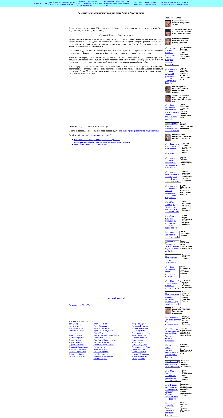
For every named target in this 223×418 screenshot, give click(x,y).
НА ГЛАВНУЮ (40, 3)
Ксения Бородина (77, 338)
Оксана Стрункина (77, 352)
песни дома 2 (75, 326)
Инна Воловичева (140, 328)
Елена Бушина (138, 349)
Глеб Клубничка (101, 354)
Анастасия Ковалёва (141, 333)
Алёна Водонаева (139, 342)
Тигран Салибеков (77, 356)
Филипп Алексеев (102, 342)
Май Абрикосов (139, 335)
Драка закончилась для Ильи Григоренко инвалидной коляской (102, 142)
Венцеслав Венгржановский (106, 335)
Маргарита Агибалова (103, 356)
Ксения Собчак (75, 335)
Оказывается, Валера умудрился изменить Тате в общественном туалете (116, 3)
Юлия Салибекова (77, 354)
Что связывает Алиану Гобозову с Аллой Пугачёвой (97, 139)
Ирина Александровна (104, 331)
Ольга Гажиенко (101, 333)
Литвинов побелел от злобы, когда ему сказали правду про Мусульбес (174, 3)
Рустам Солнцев (139, 352)
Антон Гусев (99, 347)
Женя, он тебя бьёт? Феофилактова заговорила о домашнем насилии (61, 3)
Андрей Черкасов (114, 28)
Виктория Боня (138, 359)
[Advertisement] (49, 60)
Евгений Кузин (100, 359)
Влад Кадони (138, 340)
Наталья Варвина (139, 338)
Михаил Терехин (101, 352)
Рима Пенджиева (139, 345)
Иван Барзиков (100, 326)
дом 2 (122, 298)
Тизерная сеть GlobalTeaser (81, 305)
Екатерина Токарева (102, 338)
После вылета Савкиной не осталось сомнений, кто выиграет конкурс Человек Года (89, 3)
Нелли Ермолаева (140, 331)
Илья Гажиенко (100, 324)
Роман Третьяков (139, 356)
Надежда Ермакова (140, 326)
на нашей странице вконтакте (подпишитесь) (139, 131)
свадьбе (122, 39)
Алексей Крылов (101, 349)
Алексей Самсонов (77, 349)
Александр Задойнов (141, 347)
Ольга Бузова (75, 340)
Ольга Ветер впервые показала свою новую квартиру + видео (144, 3)
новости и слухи (76, 331)
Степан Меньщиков (140, 354)
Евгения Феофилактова (104, 345)
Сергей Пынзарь (76, 345)
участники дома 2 (77, 328)
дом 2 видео (74, 324)
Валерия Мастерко (102, 328)
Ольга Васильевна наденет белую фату (91, 144)
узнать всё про (113, 298)
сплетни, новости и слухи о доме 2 (96, 135)
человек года (74, 333)
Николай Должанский (79, 347)
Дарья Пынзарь (75, 342)
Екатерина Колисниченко (105, 340)
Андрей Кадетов (139, 324)
